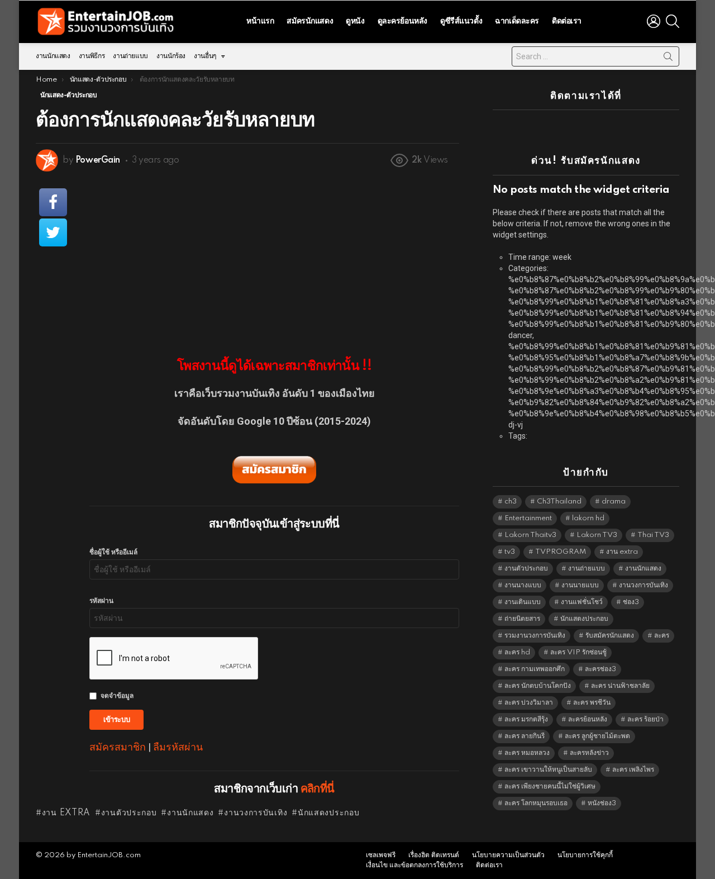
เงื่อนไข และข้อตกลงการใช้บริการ (414, 865)
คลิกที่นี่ (318, 789)
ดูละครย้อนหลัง (402, 21)
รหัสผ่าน (101, 601)
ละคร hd (517, 652)
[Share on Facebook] (53, 202)
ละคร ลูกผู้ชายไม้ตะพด (597, 736)
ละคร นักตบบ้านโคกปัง (537, 686)
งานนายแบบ (580, 585)
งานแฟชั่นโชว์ (582, 602)
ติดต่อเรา (566, 21)
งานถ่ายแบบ (130, 56)
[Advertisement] (274, 257)
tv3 (509, 551)
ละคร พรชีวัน (592, 702)
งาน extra (66, 813)
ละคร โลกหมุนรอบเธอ (536, 803)
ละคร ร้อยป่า (645, 719)
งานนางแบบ (522, 585)
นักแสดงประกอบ (328, 813)
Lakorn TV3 (596, 535)
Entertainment (528, 518)
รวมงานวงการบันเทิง (534, 635)
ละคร (661, 635)
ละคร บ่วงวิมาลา (528, 702)
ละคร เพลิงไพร (633, 769)
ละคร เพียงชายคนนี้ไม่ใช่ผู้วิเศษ (549, 786)
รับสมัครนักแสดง (609, 635)
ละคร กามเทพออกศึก (534, 669)
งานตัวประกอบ (128, 813)
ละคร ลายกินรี (524, 736)
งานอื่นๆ (205, 56)
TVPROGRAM (560, 551)
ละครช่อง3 (600, 669)
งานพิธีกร (91, 56)
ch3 (510, 501)
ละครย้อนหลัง (587, 719)
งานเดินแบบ (522, 602)
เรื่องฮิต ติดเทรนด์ (433, 855)
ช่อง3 (631, 602)
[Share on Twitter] (53, 232)
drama (614, 501)
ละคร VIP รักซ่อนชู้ (578, 652)
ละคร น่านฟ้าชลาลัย (620, 686)
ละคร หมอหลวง (527, 753)
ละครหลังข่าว (589, 753)
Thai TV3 (653, 535)
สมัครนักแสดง (310, 21)
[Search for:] (595, 56)
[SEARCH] (672, 21)
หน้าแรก (260, 21)
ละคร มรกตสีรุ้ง (526, 719)
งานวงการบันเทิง (255, 813)
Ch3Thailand (559, 501)
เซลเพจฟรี (380, 855)
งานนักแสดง (53, 56)
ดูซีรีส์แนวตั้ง (461, 21)
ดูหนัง (355, 21)
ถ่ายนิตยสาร (522, 619)
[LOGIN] (653, 21)
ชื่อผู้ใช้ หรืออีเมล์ (113, 552)
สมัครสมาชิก (117, 747)
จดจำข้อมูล (117, 696)
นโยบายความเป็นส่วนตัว (508, 855)
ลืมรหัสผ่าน (178, 747)
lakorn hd (588, 518)
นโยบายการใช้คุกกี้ (585, 855)
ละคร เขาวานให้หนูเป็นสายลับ (548, 769)
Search (668, 58)
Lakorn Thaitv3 (530, 535)
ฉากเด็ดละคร (517, 21)
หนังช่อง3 (602, 803)
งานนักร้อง (170, 56)
